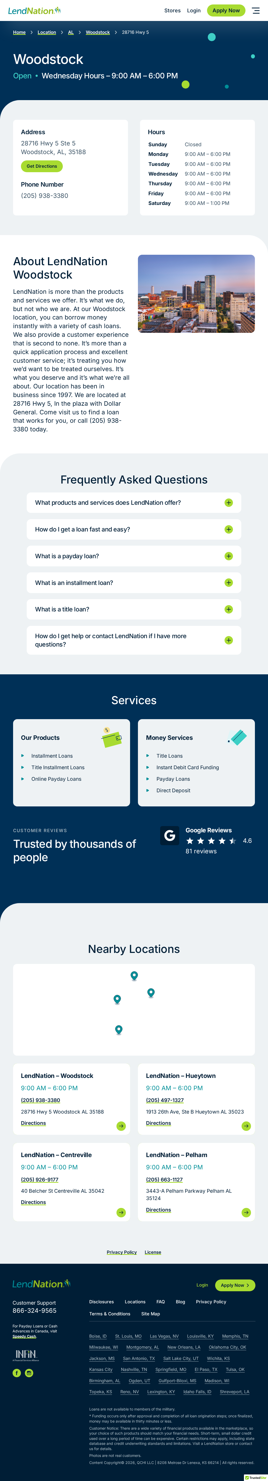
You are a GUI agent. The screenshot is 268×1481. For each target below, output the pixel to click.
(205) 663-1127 (164, 1179)
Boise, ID (98, 1336)
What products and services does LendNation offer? (108, 502)
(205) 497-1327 (165, 1100)
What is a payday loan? (67, 556)
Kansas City (101, 1369)
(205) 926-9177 (39, 1179)
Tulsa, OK (235, 1369)
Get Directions (42, 166)
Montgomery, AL (142, 1347)
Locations (135, 1301)
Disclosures (101, 1301)
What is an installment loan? (74, 583)
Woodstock (98, 32)
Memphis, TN (235, 1336)
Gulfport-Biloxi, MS (177, 1380)
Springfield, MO (170, 1369)
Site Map (150, 1313)
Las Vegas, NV (164, 1336)
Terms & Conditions (109, 1313)
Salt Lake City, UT (181, 1358)
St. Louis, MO (128, 1336)
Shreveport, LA (234, 1391)
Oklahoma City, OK (227, 1347)
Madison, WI (217, 1380)
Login (194, 10)
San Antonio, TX (139, 1358)
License (153, 1252)
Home (19, 32)
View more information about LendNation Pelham (196, 1182)
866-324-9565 (35, 1310)
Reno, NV (129, 1391)
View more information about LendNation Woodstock (71, 1099)
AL (71, 32)
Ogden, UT (139, 1380)
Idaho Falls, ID (197, 1391)
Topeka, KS (100, 1391)
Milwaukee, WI (103, 1347)
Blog (180, 1301)
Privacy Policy (122, 1252)
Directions (33, 1123)
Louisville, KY (200, 1336)
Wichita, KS (218, 1358)
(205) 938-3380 (40, 1100)
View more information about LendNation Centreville (71, 1182)
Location (47, 32)
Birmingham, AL (104, 1380)
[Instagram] (29, 1373)
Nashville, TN (134, 1369)
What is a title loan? (62, 609)
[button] (117, 1000)
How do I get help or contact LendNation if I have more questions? (111, 640)
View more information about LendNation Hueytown (196, 1099)
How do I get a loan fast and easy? (82, 529)
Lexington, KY (161, 1391)
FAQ (161, 1301)
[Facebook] (17, 1373)
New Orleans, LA (184, 1347)
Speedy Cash (24, 1336)
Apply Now (232, 1285)
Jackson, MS (102, 1358)
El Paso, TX (206, 1369)
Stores (172, 10)
